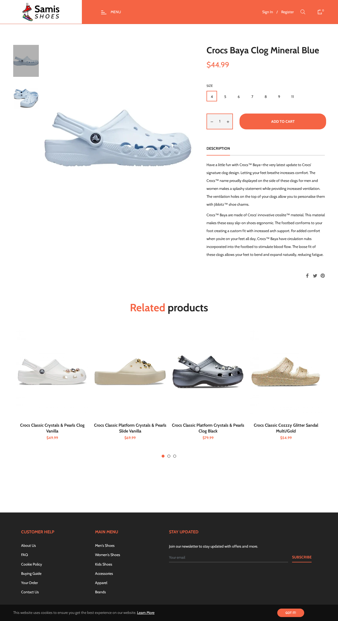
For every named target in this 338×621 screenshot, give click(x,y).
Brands (100, 592)
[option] (52, 392)
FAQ (24, 554)
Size (209, 86)
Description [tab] (218, 148)
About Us (28, 545)
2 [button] (168, 456)
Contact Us (30, 592)
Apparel (101, 582)
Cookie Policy (31, 564)
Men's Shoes (105, 545)
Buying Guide (31, 573)
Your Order (29, 582)
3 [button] (174, 456)
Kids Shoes (103, 564)
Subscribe (302, 557)
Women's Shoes (107, 554)
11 (292, 96)
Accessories (104, 573)
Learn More (145, 612)
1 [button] (163, 456)
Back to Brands (171, 489)
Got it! (290, 613)
